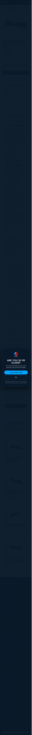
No (16, 377)
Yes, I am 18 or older (16, 372)
